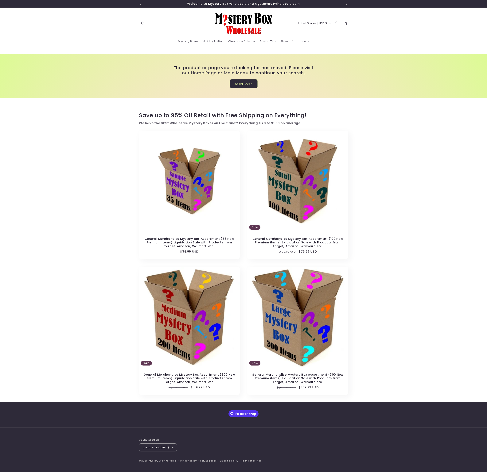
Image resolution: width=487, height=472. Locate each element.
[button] (143, 23)
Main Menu (236, 73)
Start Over (243, 84)
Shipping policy (229, 460)
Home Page (203, 73)
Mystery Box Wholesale (162, 460)
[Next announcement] (347, 3)
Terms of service (251, 460)
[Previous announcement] (140, 3)
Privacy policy (188, 460)
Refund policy (208, 460)
